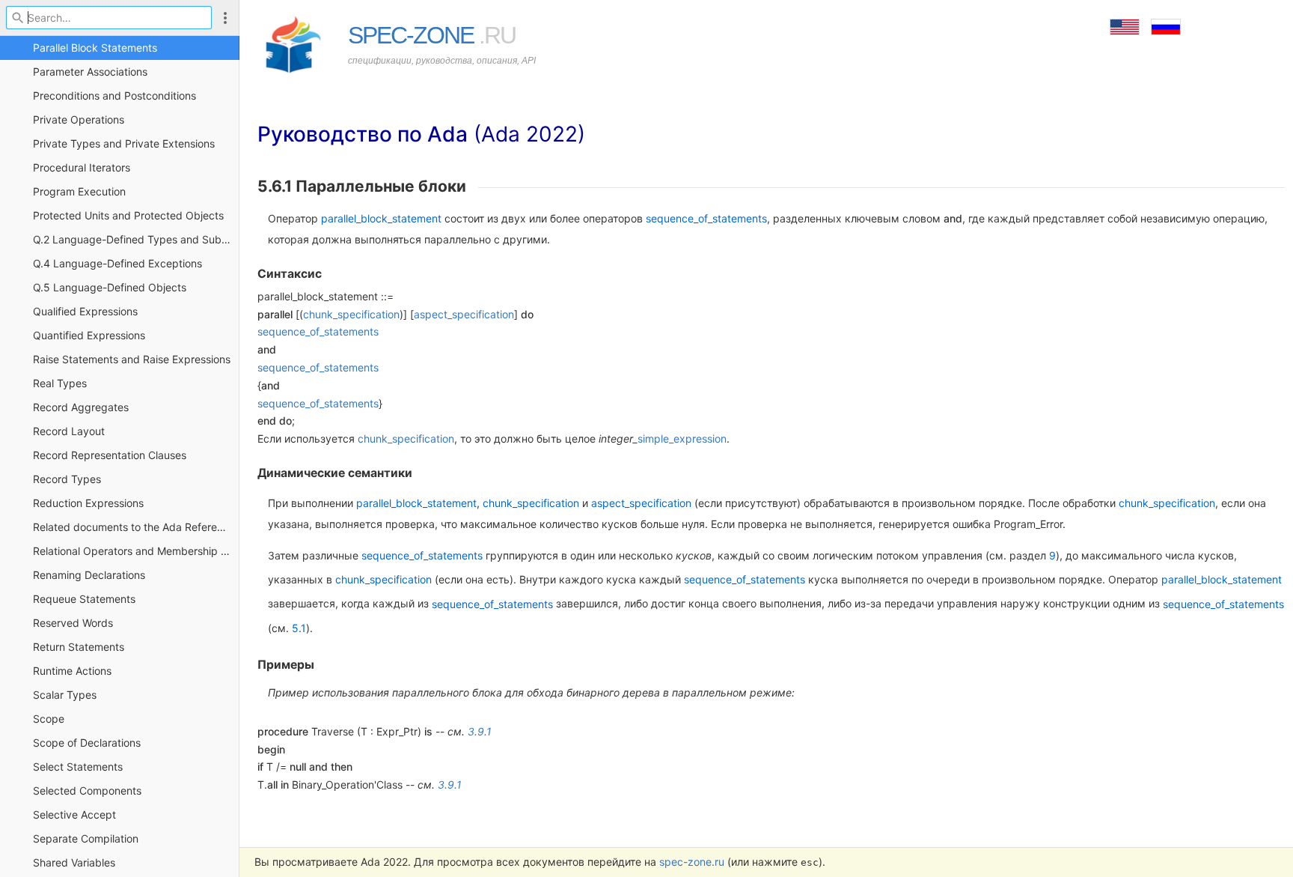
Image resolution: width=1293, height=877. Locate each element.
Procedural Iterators (81, 167)
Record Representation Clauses (109, 455)
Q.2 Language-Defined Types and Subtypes (136, 239)
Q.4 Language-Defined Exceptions (117, 263)
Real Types (60, 383)
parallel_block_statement (381, 218)
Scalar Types (65, 694)
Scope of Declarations (87, 742)
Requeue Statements (84, 598)
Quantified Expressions (89, 335)
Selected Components (87, 790)
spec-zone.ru (691, 861)
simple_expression (682, 438)
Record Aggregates (81, 407)
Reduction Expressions (88, 503)
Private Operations (78, 119)
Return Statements (78, 646)
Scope (48, 718)
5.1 (299, 628)
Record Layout (69, 431)
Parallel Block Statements (95, 47)
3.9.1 (480, 731)
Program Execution (79, 191)
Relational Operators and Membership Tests (136, 550)
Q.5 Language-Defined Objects (109, 287)
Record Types (67, 479)
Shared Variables (74, 862)
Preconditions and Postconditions (114, 95)
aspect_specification (464, 314)
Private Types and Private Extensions (124, 143)
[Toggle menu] (225, 17)
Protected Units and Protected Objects (128, 215)
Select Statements (78, 766)
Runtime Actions (72, 670)
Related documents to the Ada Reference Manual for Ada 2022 (136, 527)
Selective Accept (74, 814)
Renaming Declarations (89, 574)
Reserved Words (73, 622)
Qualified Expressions (85, 311)
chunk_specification (351, 314)
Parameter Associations (90, 71)
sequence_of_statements (706, 218)
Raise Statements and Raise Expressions (131, 359)
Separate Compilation (85, 838)
